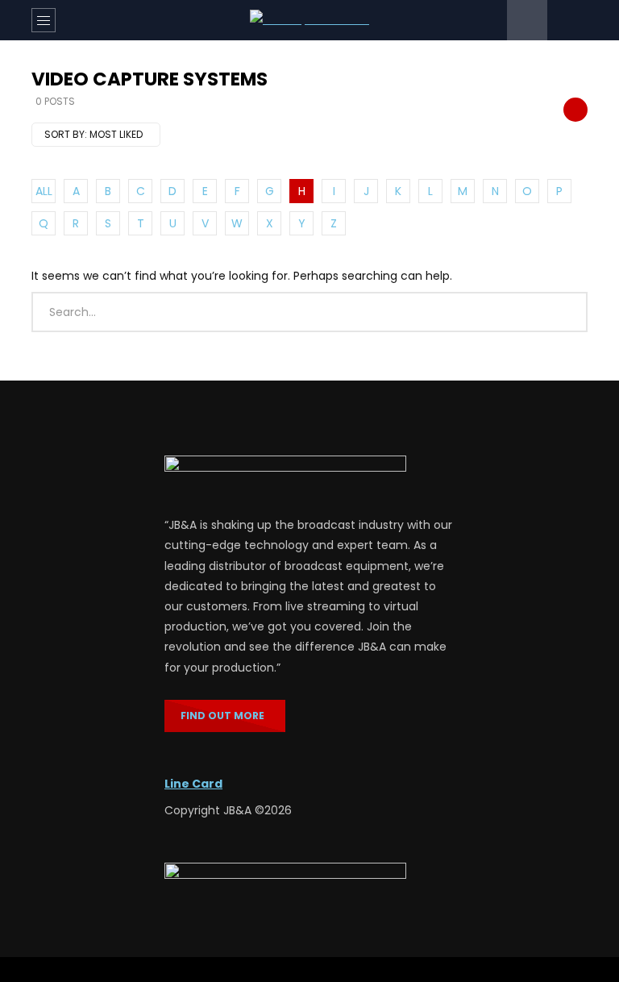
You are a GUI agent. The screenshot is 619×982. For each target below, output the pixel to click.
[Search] (567, 20)
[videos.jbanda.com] (309, 20)
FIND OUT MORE (225, 715)
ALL (43, 191)
